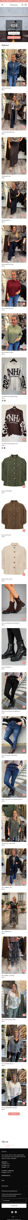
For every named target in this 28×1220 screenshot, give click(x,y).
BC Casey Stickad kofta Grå (7, 1063)
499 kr (3, 177)
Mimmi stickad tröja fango (7, 264)
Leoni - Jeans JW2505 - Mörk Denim (9, 755)
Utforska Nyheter (14, 37)
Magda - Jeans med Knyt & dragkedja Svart (11, 711)
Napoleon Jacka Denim (6, 88)
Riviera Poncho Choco (6, 535)
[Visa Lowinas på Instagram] (12, 1212)
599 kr (3, 133)
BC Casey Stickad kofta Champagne (9, 1107)
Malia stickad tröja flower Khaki (8, 1019)
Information (5, 1186)
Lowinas (4, 1151)
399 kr (3, 1021)
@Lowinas (7, 1146)
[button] (22, 5)
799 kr (3, 624)
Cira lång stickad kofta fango (8, 132)
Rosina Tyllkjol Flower (6, 931)
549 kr (3, 398)
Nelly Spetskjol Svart (6, 220)
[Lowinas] (14, 5)
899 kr (3, 89)
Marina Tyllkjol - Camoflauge (8, 975)
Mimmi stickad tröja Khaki (7, 352)
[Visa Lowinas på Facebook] (16, 1212)
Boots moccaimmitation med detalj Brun (10, 623)
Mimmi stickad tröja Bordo (7, 308)
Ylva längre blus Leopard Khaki (8, 843)
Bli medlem (14, 1205)
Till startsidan (14, 33)
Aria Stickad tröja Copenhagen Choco (10, 443)
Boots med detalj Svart (6, 667)
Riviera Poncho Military (7, 491)
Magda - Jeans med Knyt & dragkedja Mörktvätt (12, 799)
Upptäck (14, 1113)
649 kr (3, 713)
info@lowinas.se (6, 1175)
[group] (14, 1)
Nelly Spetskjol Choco (6, 176)
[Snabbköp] (24, 83)
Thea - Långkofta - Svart (7, 887)
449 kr (3, 266)
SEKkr (13, 1216)
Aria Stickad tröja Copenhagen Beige (9, 396)
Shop (3, 1180)
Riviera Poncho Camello (7, 579)
